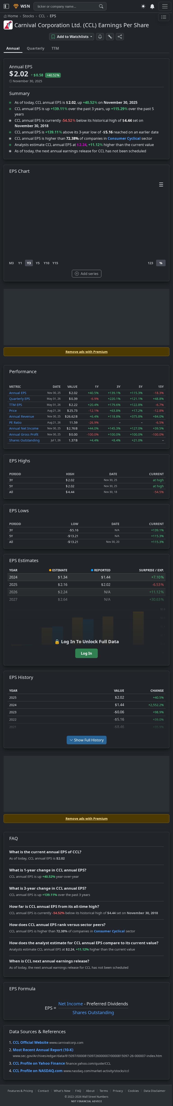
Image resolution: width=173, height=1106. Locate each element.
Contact (41, 1091)
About (88, 1091)
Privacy (116, 1091)
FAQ (77, 1091)
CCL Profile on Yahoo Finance (39, 1063)
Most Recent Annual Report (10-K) (43, 1049)
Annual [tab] (13, 48)
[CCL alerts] (98, 36)
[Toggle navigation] (6, 6)
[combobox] (70, 6)
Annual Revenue (21, 416)
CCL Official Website (30, 1042)
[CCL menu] (160, 17)
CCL (42, 15)
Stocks (28, 15)
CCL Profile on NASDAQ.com (38, 1070)
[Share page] (118, 36)
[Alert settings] (108, 36)
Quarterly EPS (19, 399)
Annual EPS (17, 393)
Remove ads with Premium (85, 352)
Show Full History (87, 740)
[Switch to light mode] (139, 6)
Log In (85, 653)
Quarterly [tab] (35, 48)
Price (13, 410)
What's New (60, 1091)
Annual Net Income (24, 428)
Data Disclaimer (153, 1091)
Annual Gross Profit (23, 434)
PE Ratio (15, 422)
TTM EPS (15, 405)
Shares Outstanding (24, 440)
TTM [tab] (55, 48)
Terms (102, 1091)
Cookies (131, 1091)
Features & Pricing (19, 1091)
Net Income (69, 1004)
